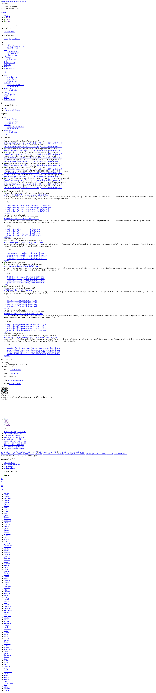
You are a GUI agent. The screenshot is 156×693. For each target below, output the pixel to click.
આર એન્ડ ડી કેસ (9, 63)
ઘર (5, 42)
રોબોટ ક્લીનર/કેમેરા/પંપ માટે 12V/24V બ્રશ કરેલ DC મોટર (23, 314)
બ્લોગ (55, 452)
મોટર (5, 50)
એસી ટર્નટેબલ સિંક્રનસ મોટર (14, 447)
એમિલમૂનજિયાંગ (15, 384)
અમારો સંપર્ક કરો (9, 68)
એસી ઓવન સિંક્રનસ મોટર (32, 454)
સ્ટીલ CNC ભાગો (12, 48)
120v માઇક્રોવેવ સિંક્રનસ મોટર (96, 454)
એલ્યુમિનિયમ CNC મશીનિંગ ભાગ (15, 439)
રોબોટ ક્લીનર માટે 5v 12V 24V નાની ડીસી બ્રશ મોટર (21, 219)
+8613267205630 (9, 32)
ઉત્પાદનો (7, 452)
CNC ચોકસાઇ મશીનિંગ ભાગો (13, 433)
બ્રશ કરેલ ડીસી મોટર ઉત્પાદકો (14, 437)
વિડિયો (50, 452)
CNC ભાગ (7, 44)
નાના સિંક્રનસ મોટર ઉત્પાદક (117, 454)
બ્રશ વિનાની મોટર (13, 52)
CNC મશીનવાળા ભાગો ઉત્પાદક (14, 448)
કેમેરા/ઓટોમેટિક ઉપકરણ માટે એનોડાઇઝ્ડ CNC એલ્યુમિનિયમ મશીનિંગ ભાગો (30, 143)
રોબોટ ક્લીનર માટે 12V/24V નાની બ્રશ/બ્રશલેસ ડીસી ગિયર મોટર (26, 195)
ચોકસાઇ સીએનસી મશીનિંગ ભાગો (15, 441)
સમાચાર (6, 66)
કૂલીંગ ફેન (7, 88)
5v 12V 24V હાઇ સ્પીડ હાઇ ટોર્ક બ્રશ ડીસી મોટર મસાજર (22, 266)
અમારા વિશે (7, 65)
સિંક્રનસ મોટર (12, 55)
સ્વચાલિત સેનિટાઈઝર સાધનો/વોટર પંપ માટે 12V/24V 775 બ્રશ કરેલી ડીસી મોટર (30, 337)
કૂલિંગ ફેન (7, 57)
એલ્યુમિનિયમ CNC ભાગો (15, 46)
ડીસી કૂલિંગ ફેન (12, 59)
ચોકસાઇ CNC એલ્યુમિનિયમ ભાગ (15, 432)
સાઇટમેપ (72, 452)
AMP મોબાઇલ (80, 452)
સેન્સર (6, 61)
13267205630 (14, 373)
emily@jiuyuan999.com (12, 39)
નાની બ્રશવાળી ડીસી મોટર (12, 110)
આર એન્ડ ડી (42, 452)
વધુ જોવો (59, 143)
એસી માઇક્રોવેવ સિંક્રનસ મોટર (53, 454)
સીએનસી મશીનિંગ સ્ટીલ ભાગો (14, 445)
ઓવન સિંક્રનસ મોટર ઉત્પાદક (75, 454)
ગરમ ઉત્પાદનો (63, 452)
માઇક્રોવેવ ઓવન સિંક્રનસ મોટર (12, 454)
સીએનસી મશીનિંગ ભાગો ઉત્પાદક (15, 443)
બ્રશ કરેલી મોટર (12, 53)
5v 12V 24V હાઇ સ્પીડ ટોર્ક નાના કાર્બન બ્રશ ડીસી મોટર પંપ (23, 242)
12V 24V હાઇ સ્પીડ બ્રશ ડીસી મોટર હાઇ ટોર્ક (19, 290)
